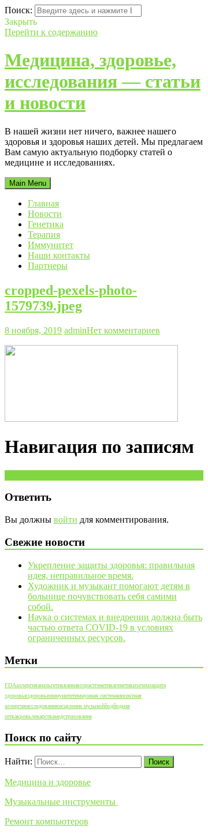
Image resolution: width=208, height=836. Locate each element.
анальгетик (51, 685)
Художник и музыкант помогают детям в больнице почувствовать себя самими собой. (109, 596)
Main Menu (27, 183)
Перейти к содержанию (51, 32)
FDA (10, 685)
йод (109, 706)
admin (75, 330)
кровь (24, 716)
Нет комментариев (123, 330)
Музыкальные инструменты (61, 802)
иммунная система (96, 695)
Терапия (44, 234)
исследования (42, 706)
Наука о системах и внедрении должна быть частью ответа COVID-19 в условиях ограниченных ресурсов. (115, 627)
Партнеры (48, 266)
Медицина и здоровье (48, 782)
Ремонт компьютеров (46, 821)
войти (65, 519)
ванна (70, 685)
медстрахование (73, 716)
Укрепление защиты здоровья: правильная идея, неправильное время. (111, 570)
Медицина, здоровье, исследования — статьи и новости (102, 81)
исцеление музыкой (81, 706)
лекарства (42, 716)
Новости (45, 214)
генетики (125, 685)
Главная (43, 203)
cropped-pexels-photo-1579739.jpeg (71, 298)
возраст (86, 685)
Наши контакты (59, 255)
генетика (105, 685)
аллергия (27, 685)
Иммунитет (50, 245)
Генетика (46, 224)
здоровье (38, 695)
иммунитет (62, 695)
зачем (142, 685)
